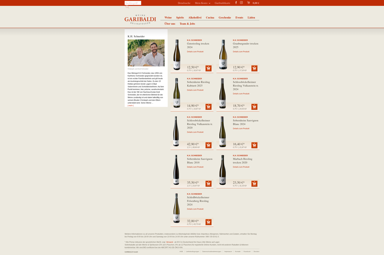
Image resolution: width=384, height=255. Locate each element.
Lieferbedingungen (192, 251)
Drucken (256, 251)
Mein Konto (201, 3)
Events (239, 17)
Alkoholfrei (194, 17)
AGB (181, 251)
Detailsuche (184, 3)
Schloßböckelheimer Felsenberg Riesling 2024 (198, 200)
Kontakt (237, 251)
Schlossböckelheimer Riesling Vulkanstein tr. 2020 (200, 123)
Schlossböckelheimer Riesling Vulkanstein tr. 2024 (246, 85)
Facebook (247, 251)
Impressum (228, 251)
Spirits (180, 17)
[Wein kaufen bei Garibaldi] (140, 20)
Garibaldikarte (222, 3)
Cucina (210, 17)
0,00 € (255, 3)
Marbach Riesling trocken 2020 (242, 160)
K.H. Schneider (194, 40)
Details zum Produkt (195, 52)
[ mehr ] (131, 106)
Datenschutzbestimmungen (211, 251)
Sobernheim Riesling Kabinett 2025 (198, 83)
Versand (169, 242)
